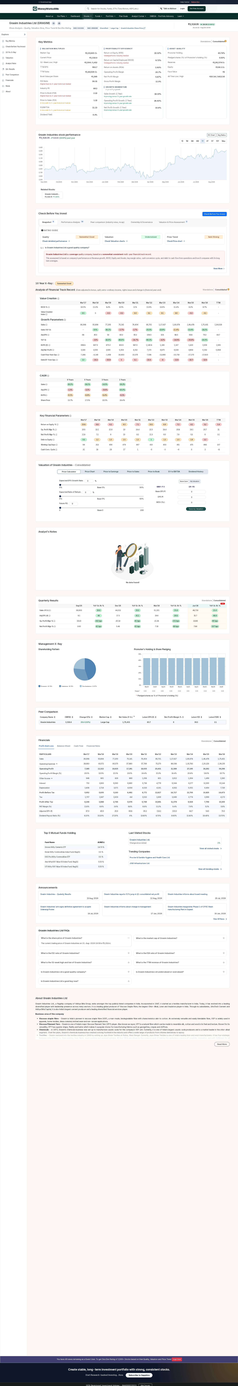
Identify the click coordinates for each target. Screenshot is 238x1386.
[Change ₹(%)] (91, 717)
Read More (222, 1044)
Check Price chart (175, 241)
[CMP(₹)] (72, 717)
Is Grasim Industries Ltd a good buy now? (59, 981)
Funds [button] (97, 16)
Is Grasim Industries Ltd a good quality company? (63, 972)
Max (223, 141)
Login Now (177, 1359)
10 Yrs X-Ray (10, 52)
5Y (212, 141)
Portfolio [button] (110, 16)
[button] (161, 16)
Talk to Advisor (169, 8)
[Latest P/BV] (220, 717)
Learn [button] (180, 16)
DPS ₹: (160, 497)
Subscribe (195, 2)
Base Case (184, 481)
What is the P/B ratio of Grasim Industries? (155, 953)
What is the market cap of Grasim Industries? (156, 938)
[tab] (48, 222)
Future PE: (63, 503)
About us (49, 16)
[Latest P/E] (201, 717)
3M (192, 141)
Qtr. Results (10, 69)
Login (182, 8)
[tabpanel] (132, 784)
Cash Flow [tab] (78, 746)
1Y (203, 141)
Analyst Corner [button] (138, 16)
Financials (9, 80)
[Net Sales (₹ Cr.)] (134, 716)
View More (218, 268)
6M (197, 141)
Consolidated (219, 41)
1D (182, 141)
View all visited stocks (209, 848)
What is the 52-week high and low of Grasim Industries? (66, 962)
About (8, 92)
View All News (219, 919)
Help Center (184, 2)
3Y (207, 141)
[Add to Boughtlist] (59, 23)
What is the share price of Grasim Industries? (61, 938)
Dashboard (75, 16)
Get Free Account (197, 8)
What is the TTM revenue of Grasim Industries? (157, 962)
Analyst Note (10, 63)
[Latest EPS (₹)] (155, 717)
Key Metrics (10, 41)
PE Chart (211, 135)
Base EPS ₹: (160, 491)
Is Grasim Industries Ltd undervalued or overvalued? (160, 972)
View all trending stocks (209, 869)
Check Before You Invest (15, 47)
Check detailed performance (55, 241)
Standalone (205, 41)
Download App (46, 2)
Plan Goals (123, 16)
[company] (54, 717)
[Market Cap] (110, 717)
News (7, 86)
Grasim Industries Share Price (132, 28)
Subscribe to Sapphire (139, 1375)
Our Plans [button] (61, 16)
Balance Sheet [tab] (63, 746)
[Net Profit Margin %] (183, 717)
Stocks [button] (86, 16)
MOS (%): (160, 502)
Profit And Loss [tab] (46, 746)
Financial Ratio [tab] (93, 746)
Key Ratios (222, 135)
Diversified (104, 28)
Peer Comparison (12, 75)
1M (187, 141)
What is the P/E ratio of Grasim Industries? (60, 953)
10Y (217, 141)
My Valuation (194, 481)
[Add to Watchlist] (54, 23)
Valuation (9, 58)
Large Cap (115, 28)
